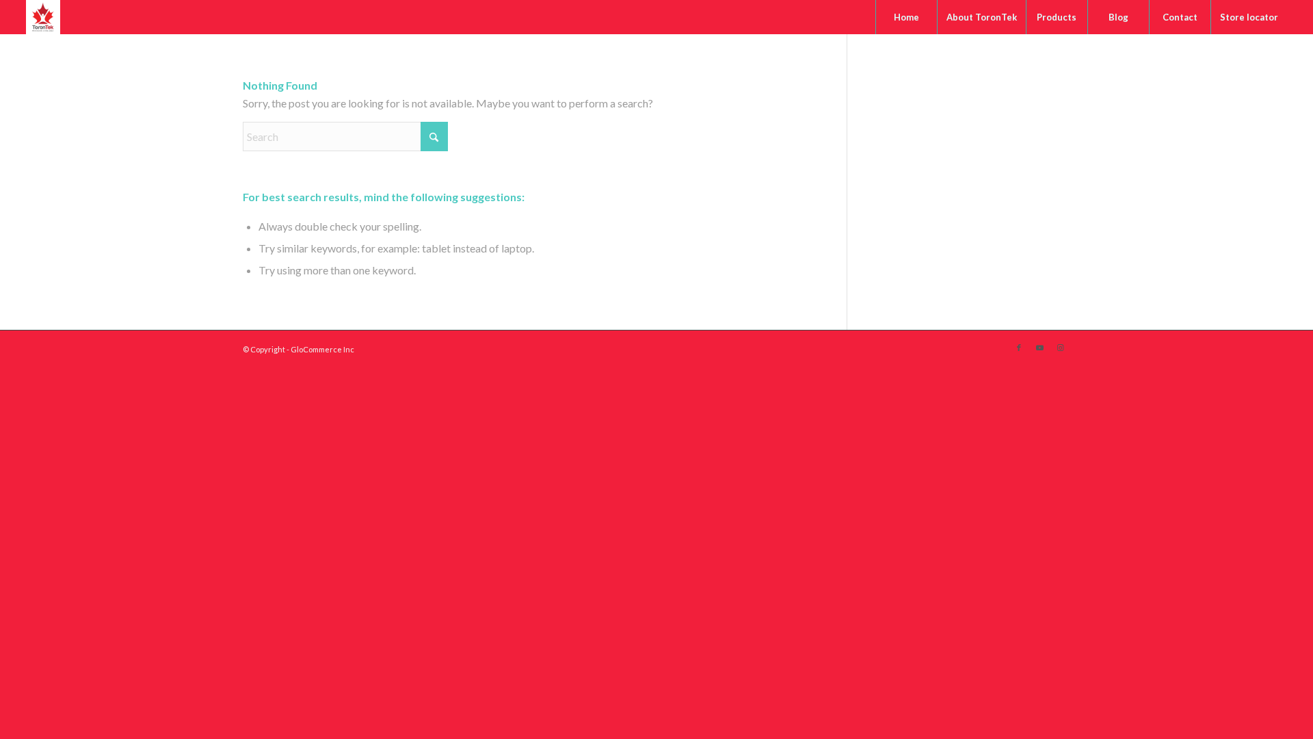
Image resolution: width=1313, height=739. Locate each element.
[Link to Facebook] (1019, 347)
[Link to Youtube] (1039, 347)
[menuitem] (906, 17)
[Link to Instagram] (1060, 347)
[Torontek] (43, 17)
